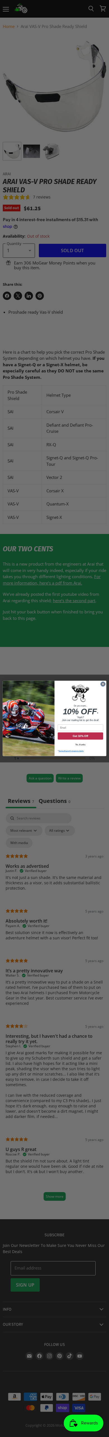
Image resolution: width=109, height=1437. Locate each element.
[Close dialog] (103, 684)
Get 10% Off (80, 736)
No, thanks (80, 745)
